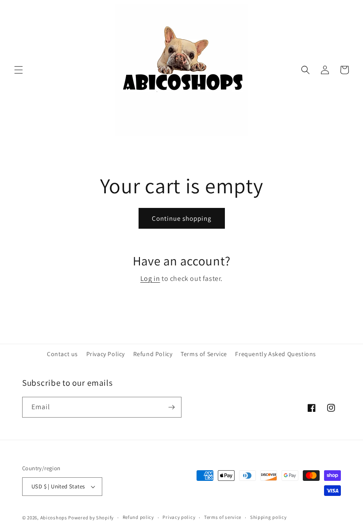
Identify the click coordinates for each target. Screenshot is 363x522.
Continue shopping (182, 218)
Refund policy (138, 517)
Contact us (62, 354)
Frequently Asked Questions (275, 354)
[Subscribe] (171, 407)
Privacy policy (178, 517)
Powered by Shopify (91, 517)
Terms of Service (204, 354)
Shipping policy (268, 517)
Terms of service (222, 517)
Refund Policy (153, 354)
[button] (18, 70)
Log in (150, 278)
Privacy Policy (105, 354)
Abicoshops (53, 517)
